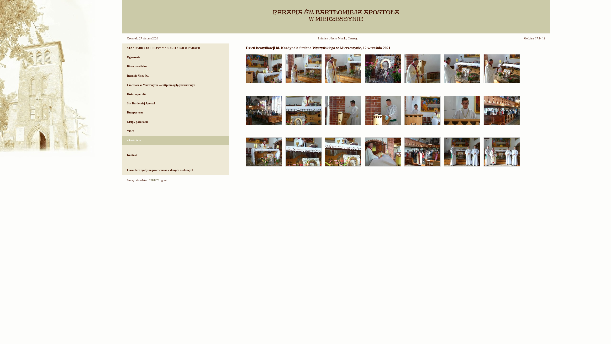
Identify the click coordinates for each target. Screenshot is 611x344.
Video (130, 131)
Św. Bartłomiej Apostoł (141, 103)
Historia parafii (136, 94)
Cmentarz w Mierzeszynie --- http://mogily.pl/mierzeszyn (161, 85)
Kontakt (132, 155)
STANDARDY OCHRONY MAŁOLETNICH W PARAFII (163, 48)
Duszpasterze (135, 112)
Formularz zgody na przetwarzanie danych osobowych (160, 170)
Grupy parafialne (137, 122)
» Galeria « (134, 140)
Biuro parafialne (137, 66)
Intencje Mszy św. (138, 75)
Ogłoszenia (133, 57)
